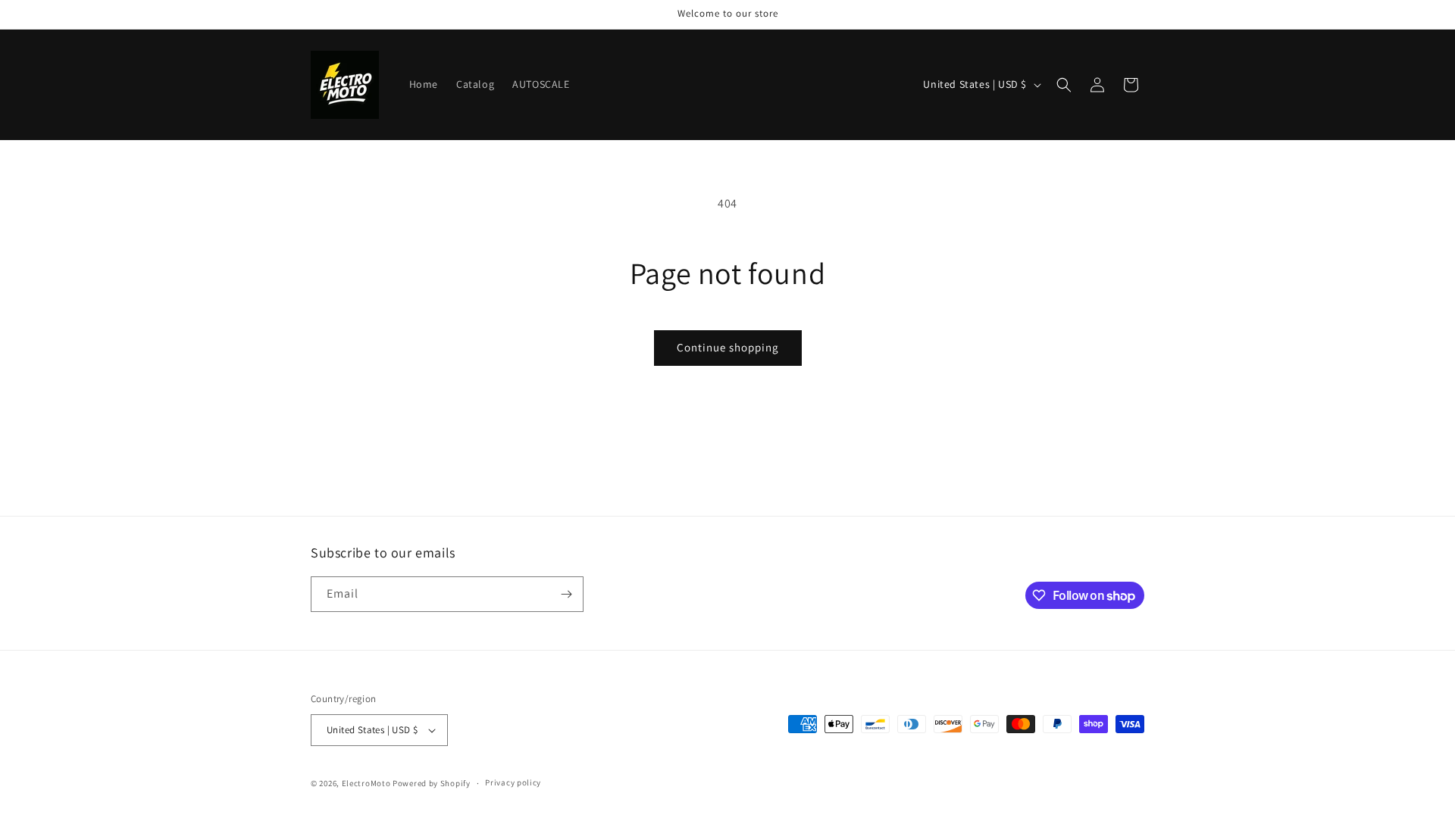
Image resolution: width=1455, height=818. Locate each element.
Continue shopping (728, 347)
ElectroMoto (366, 783)
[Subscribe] (566, 594)
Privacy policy (513, 782)
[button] (1064, 84)
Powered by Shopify (432, 783)
